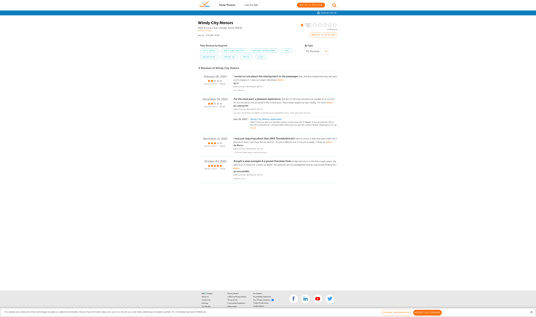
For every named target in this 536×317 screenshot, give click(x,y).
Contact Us (206, 300)
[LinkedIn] (305, 299)
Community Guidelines (236, 303)
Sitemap (205, 303)
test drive (209, 51)
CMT (286, 51)
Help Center (232, 306)
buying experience (264, 51)
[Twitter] (330, 299)
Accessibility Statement (262, 297)
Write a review (323, 35)
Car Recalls (206, 306)
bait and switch (234, 51)
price (246, 57)
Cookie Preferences (261, 303)
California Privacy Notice (237, 297)
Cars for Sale (251, 5)
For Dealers (257, 294)
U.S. (203, 294)
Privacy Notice (233, 294)
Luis (260, 57)
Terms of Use (233, 300)
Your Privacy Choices (261, 300)
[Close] (531, 312)
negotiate (209, 57)
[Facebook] (293, 299)
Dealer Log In (328, 13)
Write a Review (311, 5)
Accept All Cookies (427, 313)
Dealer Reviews (227, 5)
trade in (229, 57)
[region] (268, 312)
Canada (209, 294)
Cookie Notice (258, 306)
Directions (205, 31)
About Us (205, 297)
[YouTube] (317, 299)
